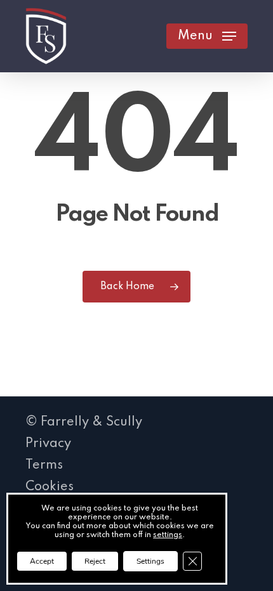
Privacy (48, 444)
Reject (94, 561)
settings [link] (167, 535)
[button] (207, 36)
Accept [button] (42, 561)
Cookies (49, 487)
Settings (150, 561)
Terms (44, 465)
